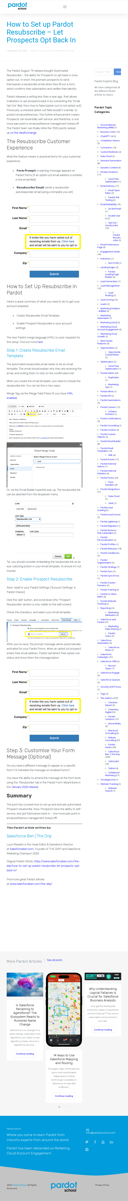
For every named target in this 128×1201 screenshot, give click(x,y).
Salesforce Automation (104, 641)
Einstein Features (109, 171)
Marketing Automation (104, 317)
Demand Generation (110, 160)
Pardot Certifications (110, 418)
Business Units (108, 131)
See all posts (54, 960)
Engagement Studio (110, 251)
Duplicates (113, 377)
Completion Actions (110, 140)
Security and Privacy (110, 686)
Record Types (110, 667)
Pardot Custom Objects (106, 435)
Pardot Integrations (110, 489)
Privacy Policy (102, 1185)
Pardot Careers (108, 407)
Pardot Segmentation (104, 561)
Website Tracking (109, 783)
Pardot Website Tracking (106, 602)
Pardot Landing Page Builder (112, 274)
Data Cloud (106, 156)
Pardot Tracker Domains (106, 584)
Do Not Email (114, 208)
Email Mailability (108, 204)
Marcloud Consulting (111, 732)
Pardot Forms (107, 477)
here (40, 342)
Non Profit (113, 262)
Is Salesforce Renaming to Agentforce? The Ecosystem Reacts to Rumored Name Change (25, 1014)
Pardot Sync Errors (109, 575)
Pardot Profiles (108, 544)
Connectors (106, 147)
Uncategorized (107, 779)
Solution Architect (111, 413)
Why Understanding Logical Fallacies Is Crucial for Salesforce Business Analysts (103, 994)
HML (110, 455)
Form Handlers (109, 483)
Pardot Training (108, 589)
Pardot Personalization (105, 538)
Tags (102, 693)
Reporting (105, 608)
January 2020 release (24, 787)
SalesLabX (113, 761)
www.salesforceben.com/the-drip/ (31, 883)
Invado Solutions (110, 718)
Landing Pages (107, 267)
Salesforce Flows (112, 648)
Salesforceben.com (22, 849)
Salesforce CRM (108, 661)
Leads (103, 304)
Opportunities (107, 347)
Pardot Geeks (110, 746)
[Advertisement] (44, 920)
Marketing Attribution (111, 614)
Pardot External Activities (106, 472)
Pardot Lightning (108, 521)
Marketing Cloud (108, 322)
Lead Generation (109, 281)
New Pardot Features (104, 342)
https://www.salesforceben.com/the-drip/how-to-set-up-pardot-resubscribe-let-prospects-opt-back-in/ (43, 866)
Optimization (106, 361)
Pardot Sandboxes (110, 552)
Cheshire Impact (111, 704)
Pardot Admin (107, 372)
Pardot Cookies (108, 429)
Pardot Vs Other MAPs (107, 595)
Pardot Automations (110, 400)
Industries (105, 258)
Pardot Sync (106, 571)
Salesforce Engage (110, 672)
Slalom (111, 768)
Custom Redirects (109, 151)
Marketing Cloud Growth (107, 335)
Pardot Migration (108, 525)
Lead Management (110, 285)
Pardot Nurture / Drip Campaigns (107, 531)
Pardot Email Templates (105, 449)
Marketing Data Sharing (111, 627)
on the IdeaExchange (23, 132)
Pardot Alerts (107, 391)
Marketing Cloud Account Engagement (107, 328)
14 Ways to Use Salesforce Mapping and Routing (64, 1059)
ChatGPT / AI (106, 136)
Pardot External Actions (106, 465)
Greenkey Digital (111, 711)
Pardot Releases (108, 548)
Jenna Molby (114, 723)
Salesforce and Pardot (106, 621)
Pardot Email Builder (110, 441)
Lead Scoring (107, 299)
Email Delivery (107, 185)
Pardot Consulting (109, 425)
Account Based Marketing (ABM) (106, 126)
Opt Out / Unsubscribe (42, 50)
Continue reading (25, 1054)
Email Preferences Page (108, 246)
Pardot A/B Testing (112, 198)
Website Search (111, 789)
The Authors (106, 698)
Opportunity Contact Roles (112, 353)
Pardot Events (107, 459)
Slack (111, 503)
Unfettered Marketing (112, 774)
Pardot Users (110, 634)
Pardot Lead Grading (105, 509)
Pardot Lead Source (110, 514)
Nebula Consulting (110, 739)
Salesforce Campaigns (104, 655)
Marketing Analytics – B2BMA (108, 310)
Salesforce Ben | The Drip (112, 753)
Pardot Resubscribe (64, 50)
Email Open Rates (112, 191)
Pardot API (105, 395)
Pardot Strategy (108, 566)
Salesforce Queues (110, 679)
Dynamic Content (109, 167)
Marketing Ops (111, 386)
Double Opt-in (112, 217)
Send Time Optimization (112, 180)
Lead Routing (109, 294)
